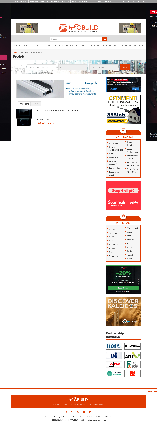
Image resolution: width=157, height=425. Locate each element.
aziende (35, 104)
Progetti (85, 45)
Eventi (116, 45)
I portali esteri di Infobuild (58, 2)
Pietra (130, 235)
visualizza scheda (46, 123)
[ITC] (114, 346)
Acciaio (112, 229)
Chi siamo (55, 405)
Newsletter (138, 45)
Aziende (17, 45)
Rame (129, 247)
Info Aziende (58, 45)
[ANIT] (132, 355)
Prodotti (26, 45)
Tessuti (130, 255)
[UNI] (114, 355)
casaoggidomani (37, 2)
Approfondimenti (72, 45)
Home (15, 52)
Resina (130, 251)
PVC (129, 243)
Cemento (113, 248)
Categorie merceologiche (101, 45)
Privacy (104, 420)
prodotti (24, 104)
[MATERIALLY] (132, 346)
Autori (65, 405)
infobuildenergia (20, 2)
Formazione (126, 45)
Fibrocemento (133, 228)
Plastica (130, 239)
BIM (111, 153)
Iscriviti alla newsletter (106, 2)
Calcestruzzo (115, 240)
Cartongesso (115, 244)
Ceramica (113, 252)
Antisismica (114, 143)
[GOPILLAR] (114, 373)
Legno (129, 232)
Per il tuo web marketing (82, 2)
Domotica (113, 157)
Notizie (47, 45)
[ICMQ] (114, 364)
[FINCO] (132, 364)
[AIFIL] (132, 373)
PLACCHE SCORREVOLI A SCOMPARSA (58, 110)
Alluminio (113, 233)
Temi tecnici (37, 45)
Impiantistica (114, 168)
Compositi (113, 256)
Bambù (112, 236)
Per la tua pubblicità (78, 405)
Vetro (129, 259)
